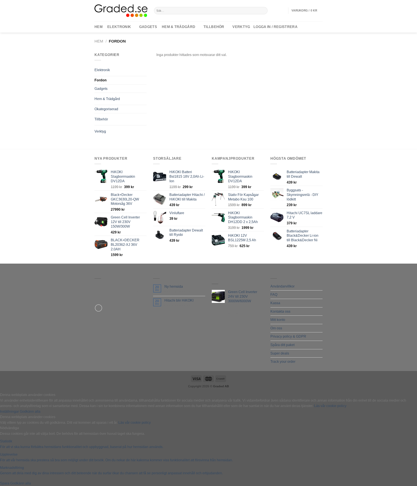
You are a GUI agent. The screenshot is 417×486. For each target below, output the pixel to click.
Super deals (279, 353)
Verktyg (241, 27)
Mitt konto (277, 320)
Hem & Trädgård (178, 27)
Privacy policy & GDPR (288, 336)
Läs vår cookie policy (330, 406)
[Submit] (263, 10)
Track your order (282, 361)
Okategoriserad (106, 109)
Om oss (276, 328)
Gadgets (148, 27)
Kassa (275, 303)
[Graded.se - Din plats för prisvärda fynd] (120, 10)
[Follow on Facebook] (98, 308)
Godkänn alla (30, 411)
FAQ (273, 294)
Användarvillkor (282, 286)
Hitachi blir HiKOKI (179, 300)
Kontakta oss (280, 311)
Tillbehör (214, 27)
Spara (5, 483)
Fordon (100, 80)
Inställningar (10, 411)
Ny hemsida (173, 286)
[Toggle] (137, 68)
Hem (98, 41)
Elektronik (119, 27)
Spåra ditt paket (282, 345)
